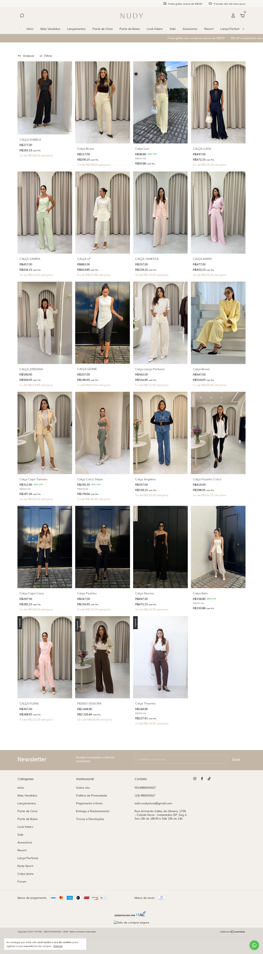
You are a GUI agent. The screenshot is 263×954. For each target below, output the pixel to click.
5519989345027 (145, 788)
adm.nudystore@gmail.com (153, 803)
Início (30, 29)
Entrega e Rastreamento (93, 811)
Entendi (57, 946)
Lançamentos (76, 29)
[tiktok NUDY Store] (209, 778)
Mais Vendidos (50, 29)
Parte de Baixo (130, 29)
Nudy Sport (25, 866)
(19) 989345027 (145, 795)
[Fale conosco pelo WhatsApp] (254, 945)
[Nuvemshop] (233, 932)
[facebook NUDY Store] (202, 778)
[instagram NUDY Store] (194, 778)
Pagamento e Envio (89, 803)
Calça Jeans (25, 874)
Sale (173, 29)
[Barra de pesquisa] (22, 16)
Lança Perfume (230, 29)
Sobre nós (83, 788)
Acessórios (190, 29)
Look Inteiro (155, 29)
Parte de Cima (103, 29)
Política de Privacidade (91, 795)
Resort (208, 29)
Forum (21, 881)
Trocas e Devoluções (90, 819)
